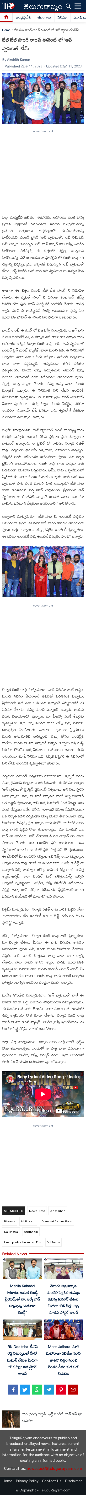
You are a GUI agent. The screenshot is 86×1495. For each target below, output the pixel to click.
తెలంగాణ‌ (44, 17)
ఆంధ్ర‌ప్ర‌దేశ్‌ (23, 17)
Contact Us (51, 1481)
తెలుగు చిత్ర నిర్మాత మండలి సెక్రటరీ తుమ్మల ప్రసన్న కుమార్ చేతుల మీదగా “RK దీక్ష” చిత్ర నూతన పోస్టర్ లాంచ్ (63, 1299)
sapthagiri (31, 1232)
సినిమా (62, 17)
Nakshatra (11, 1232)
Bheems (9, 1221)
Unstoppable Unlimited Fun (22, 1242)
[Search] (68, 6)
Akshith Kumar (18, 59)
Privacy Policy (27, 1481)
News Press (37, 1211)
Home (6, 30)
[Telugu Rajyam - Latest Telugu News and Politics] (8, 6)
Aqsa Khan (57, 1211)
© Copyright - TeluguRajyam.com (43, 1490)
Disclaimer (73, 1481)
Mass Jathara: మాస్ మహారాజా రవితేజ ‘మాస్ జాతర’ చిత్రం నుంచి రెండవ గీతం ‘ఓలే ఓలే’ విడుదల (63, 1360)
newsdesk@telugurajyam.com (54, 1468)
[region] (43, 170)
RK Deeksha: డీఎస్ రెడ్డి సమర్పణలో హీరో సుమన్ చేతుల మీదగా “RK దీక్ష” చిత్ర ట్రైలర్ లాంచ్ (22, 1360)
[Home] (6, 17)
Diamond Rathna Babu (57, 1221)
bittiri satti (28, 1221)
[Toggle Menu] (78, 6)
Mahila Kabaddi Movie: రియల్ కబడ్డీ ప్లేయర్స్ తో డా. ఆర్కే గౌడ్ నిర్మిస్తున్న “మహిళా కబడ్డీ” (22, 1299)
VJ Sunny (53, 1242)
